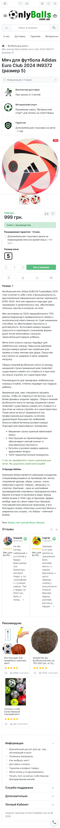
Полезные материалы (21, 756)
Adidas (11, 522)
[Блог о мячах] (42, 3)
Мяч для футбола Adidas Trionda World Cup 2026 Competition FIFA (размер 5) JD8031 (7, 554)
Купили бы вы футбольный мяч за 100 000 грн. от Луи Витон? (44, 660)
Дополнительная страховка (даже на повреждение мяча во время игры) (30, 239)
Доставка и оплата (19, 764)
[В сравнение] (46, 214)
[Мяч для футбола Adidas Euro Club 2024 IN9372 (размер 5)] (30, 166)
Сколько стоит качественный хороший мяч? (12, 712)
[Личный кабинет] (55, 3)
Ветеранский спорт (26, 104)
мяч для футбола (25, 522)
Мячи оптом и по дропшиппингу (26, 772)
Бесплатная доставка (28, 89)
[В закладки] (53, 214)
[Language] (5, 3)
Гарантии (35, 36)
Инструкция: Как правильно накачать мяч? (15, 660)
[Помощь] (48, 3)
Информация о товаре (19, 79)
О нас (6, 36)
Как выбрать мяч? (19, 760)
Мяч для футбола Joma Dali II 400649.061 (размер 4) (36, 554)
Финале (40, 522)
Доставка (20, 36)
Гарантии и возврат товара (24, 768)
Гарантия (21, 122)
